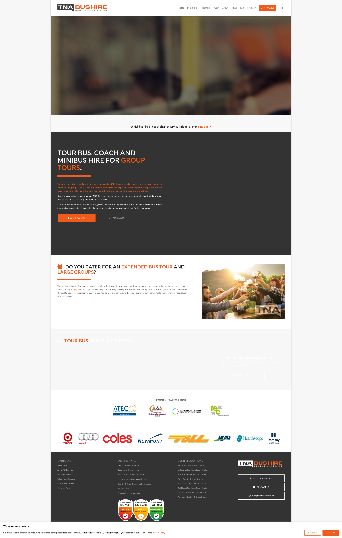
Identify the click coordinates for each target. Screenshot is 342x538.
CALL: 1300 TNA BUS (262, 478)
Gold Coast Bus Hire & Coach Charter (193, 488)
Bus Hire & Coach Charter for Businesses (134, 484)
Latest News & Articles (66, 479)
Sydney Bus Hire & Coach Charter (191, 465)
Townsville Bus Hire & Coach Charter (192, 497)
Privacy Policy (159, 532)
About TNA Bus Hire (65, 470)
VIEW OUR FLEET (241, 374)
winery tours (77, 289)
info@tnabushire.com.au (263, 495)
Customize (313, 532)
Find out (203, 126)
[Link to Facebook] (283, 8)
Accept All (330, 532)
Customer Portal (64, 488)
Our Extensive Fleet (65, 474)
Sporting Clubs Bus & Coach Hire (131, 474)
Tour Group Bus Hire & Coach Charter (133, 479)
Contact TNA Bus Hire (65, 483)
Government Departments (128, 470)
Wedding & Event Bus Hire (128, 465)
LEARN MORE (186, 90)
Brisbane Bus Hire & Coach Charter (192, 474)
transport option (93, 191)
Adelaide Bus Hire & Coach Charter (192, 483)
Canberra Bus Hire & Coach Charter (192, 492)
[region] (171, 530)
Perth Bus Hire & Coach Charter (190, 479)
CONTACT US (263, 487)
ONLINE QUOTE (78, 218)
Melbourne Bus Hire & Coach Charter (193, 470)
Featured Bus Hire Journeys (129, 493)
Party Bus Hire (123, 488)
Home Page (62, 465)
